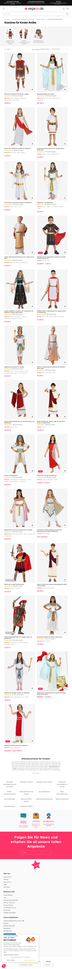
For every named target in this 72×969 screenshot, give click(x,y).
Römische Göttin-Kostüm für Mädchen (16, 745)
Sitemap (6, 879)
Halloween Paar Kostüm (44, 782)
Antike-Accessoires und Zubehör (24, 42)
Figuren (6, 923)
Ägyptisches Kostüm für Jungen (14, 367)
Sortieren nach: (45, 49)
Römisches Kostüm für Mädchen (47, 475)
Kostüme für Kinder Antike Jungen (10, 42)
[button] (4, 9)
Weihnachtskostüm (62, 799)
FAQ (5, 897)
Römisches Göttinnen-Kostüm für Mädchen (17, 148)
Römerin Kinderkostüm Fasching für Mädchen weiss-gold (51, 367)
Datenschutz (7, 877)
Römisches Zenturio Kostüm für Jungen (16, 94)
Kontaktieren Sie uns (10, 907)
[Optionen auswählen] (32, 89)
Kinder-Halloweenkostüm (10, 793)
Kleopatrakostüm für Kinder (45, 94)
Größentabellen (8, 895)
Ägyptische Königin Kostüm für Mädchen (17, 692)
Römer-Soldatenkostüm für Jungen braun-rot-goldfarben (18, 637)
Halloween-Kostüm (26, 782)
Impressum (7, 887)
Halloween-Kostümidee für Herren (62, 784)
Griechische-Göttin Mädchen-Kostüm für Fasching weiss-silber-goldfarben (49, 530)
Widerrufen (7, 910)
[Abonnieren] (50, 852)
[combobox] (36, 14)
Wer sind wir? (8, 882)
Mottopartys (8, 931)
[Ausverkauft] (32, 579)
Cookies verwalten (10, 912)
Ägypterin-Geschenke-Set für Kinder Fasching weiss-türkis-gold (51, 693)
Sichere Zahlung (8, 905)
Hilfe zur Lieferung (9, 902)
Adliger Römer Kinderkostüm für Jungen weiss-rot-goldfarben (51, 312)
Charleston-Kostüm (26, 806)
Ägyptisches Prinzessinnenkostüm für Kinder (18, 530)
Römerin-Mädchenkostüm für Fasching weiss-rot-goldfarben (19, 422)
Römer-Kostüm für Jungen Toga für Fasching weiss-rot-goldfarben (51, 422)
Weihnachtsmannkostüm (44, 799)
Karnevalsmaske (9, 799)
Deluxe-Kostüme (9, 925)
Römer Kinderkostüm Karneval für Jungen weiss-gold (19, 257)
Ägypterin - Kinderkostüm (45, 202)
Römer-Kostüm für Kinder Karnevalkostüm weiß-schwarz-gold (52, 585)
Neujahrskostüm (9, 806)
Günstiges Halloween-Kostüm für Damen (9, 784)
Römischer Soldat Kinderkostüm (14, 584)
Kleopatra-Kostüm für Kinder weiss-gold (49, 637)
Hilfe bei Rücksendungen (11, 900)
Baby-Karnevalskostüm (62, 793)
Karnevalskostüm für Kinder (26, 793)
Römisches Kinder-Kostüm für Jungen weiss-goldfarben (51, 149)
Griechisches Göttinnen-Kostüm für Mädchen (18, 202)
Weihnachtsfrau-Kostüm (26, 800)
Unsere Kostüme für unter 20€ (14, 921)
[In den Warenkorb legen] (65, 579)
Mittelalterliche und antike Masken (38, 41)
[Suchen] (67, 14)
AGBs (5, 884)
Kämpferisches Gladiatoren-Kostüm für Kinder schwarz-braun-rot (51, 257)
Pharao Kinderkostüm (11, 475)
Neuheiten (7, 928)
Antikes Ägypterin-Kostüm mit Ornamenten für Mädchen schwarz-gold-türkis (18, 312)
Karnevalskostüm (44, 791)
